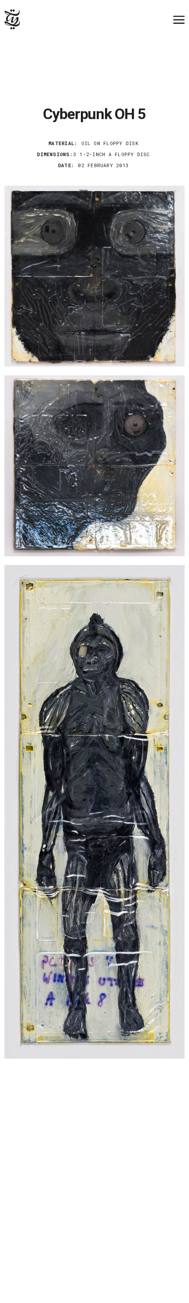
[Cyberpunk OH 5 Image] (94, 276)
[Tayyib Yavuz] (12, 19)
